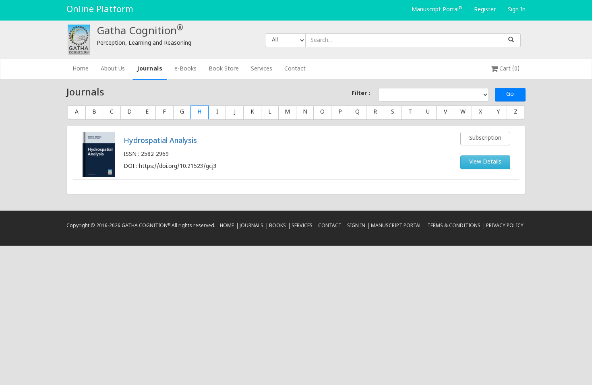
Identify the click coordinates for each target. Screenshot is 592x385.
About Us (113, 69)
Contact (295, 69)
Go (510, 94)
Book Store (224, 69)
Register (485, 10)
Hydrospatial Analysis (160, 141)
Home (83, 69)
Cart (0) (509, 69)
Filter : (361, 93)
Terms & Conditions (453, 226)
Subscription (485, 138)
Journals (149, 69)
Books (277, 226)
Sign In (517, 10)
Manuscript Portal (437, 10)
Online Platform (99, 10)
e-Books (185, 69)
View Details (485, 162)
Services (261, 69)
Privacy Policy (505, 226)
